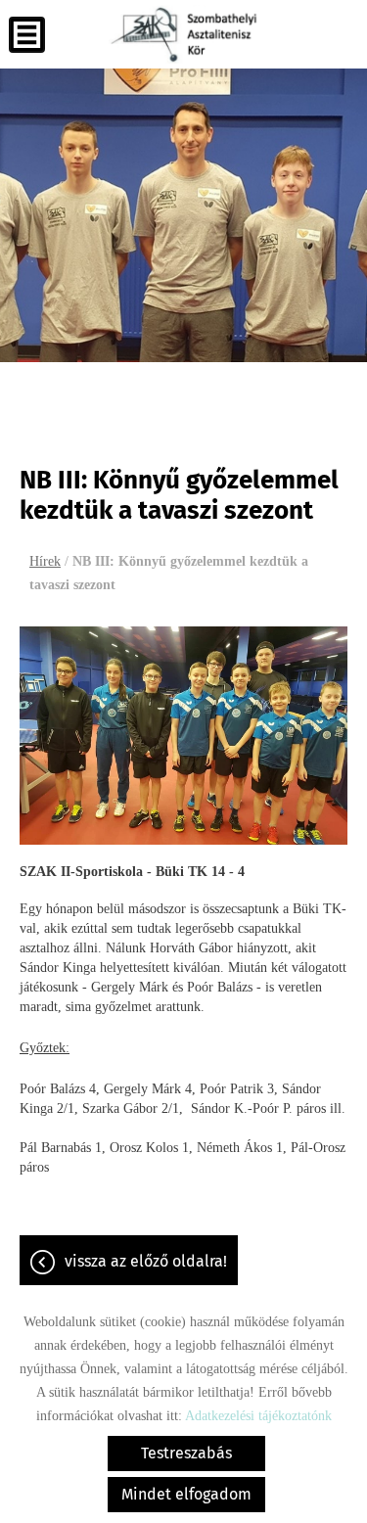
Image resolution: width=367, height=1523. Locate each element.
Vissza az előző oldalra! (146, 1261)
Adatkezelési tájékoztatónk (258, 1415)
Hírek (45, 561)
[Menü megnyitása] (27, 35)
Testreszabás (186, 1453)
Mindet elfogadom (186, 1494)
